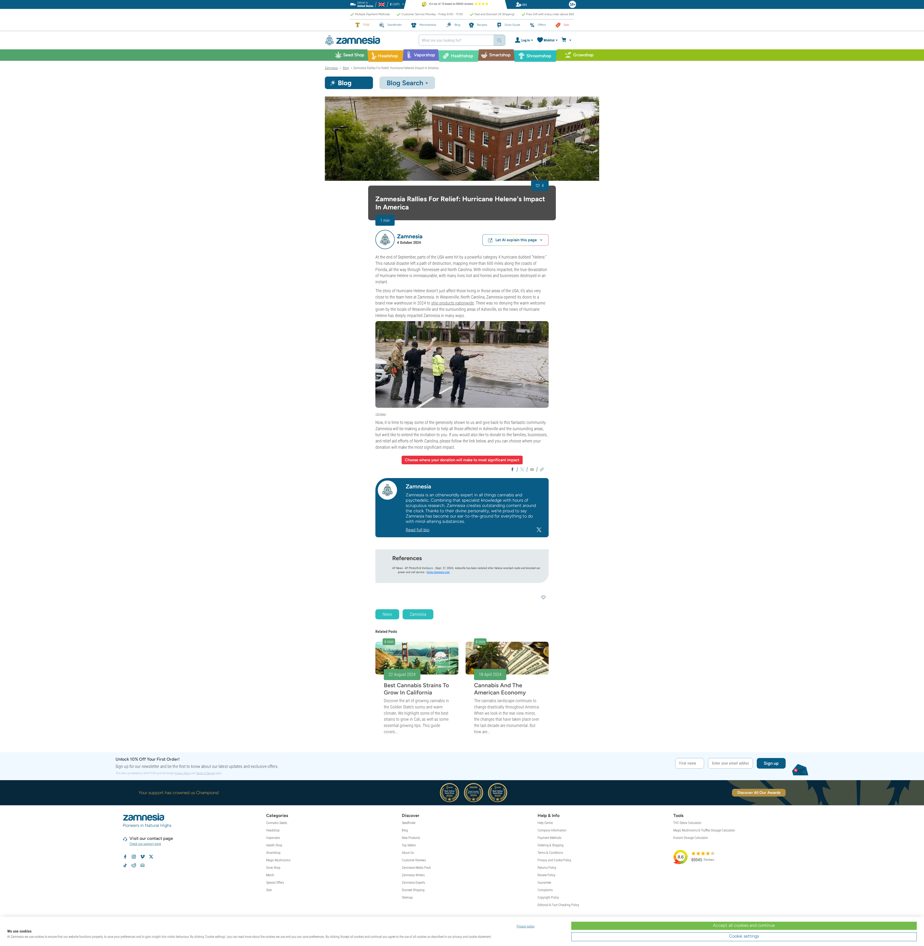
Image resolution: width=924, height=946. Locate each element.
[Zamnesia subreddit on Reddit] (133, 865)
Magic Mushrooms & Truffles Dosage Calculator (704, 830)
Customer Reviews (414, 860)
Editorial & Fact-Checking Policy (558, 905)
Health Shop (274, 845)
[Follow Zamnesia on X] (151, 856)
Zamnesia (418, 614)
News (387, 614)
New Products (411, 838)
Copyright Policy (548, 897)
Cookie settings (744, 936)
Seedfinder (409, 823)
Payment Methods (549, 838)
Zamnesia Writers (413, 875)
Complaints (545, 890)
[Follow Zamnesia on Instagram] (133, 856)
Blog (405, 830)
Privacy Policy (182, 773)
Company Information (552, 830)
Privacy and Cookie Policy (554, 860)
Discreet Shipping (413, 890)
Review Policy (546, 875)
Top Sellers (409, 845)
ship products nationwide (452, 302)
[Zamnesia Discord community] (142, 865)
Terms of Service (205, 773)
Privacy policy (526, 926)
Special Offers (275, 882)
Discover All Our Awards (758, 792)
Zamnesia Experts (413, 882)
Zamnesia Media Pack (416, 867)
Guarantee (544, 882)
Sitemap (407, 897)
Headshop (273, 830)
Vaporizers (273, 838)
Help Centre (545, 823)
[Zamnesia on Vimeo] (142, 856)
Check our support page (145, 844)
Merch (270, 875)
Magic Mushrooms (278, 860)
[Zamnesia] (368, 40)
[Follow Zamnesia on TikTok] (125, 865)
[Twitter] (539, 529)
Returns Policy (547, 867)
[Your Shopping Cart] (567, 40)
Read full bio (417, 529)
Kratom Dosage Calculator (690, 838)
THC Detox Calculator (687, 823)
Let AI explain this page (516, 240)
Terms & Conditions (550, 853)
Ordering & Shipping (551, 845)
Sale (269, 890)
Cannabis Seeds (276, 823)
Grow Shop (273, 867)
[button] (385, 239)
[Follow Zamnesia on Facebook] (125, 856)
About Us (408, 853)
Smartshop (273, 853)
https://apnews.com (438, 572)
